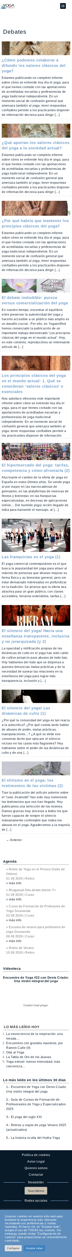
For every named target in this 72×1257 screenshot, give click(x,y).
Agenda (10, 861)
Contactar (36, 1174)
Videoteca (12, 969)
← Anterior (14, 840)
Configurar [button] (13, 1248)
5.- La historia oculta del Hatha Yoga (33, 1137)
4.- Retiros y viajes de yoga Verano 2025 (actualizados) (36, 1127)
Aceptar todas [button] (34, 1248)
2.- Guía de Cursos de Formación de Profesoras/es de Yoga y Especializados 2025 (36, 1104)
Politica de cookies (36, 1155)
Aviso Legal (36, 1161)
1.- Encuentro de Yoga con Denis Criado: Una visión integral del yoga (36, 1089)
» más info (13, 883)
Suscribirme (36, 1190)
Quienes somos (36, 1168)
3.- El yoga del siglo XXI (24, 1117)
